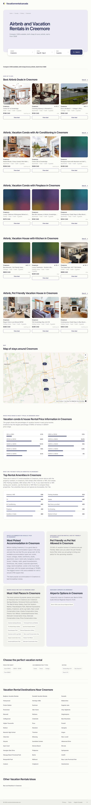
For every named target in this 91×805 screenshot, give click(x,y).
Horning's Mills (36, 700)
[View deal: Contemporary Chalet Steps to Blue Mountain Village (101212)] (74, 199)
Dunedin (63, 696)
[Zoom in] (85, 355)
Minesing (35, 737)
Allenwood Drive (66, 741)
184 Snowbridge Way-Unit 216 (41, 322)
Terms (69, 802)
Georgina (64, 728)
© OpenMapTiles (67, 401)
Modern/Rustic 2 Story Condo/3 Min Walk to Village (18, 161)
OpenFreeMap (59, 401)
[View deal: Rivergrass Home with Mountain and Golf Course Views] (74, 146)
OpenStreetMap (80, 401)
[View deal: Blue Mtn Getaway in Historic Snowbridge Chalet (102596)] (45, 199)
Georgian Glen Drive (9, 750)
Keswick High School (9, 732)
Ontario (22, 13)
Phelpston (35, 750)
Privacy (64, 802)
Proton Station (7, 705)
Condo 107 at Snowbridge (10, 108)
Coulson (5, 764)
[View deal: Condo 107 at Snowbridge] (16, 93)
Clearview (6, 737)
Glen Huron (35, 709)
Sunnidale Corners (37, 741)
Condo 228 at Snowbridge (39, 161)
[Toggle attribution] (86, 401)
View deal (17, 117)
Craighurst (35, 764)
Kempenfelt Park (8, 759)
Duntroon (35, 705)
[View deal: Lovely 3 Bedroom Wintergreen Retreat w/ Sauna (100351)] (16, 199)
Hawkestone (65, 764)
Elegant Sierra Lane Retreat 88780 (13, 322)
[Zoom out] (85, 357)
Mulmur (5, 728)
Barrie (34, 755)
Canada (16, 13)
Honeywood (6, 700)
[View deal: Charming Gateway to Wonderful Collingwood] (45, 93)
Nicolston (35, 728)
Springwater (65, 750)
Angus (63, 732)
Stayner (5, 741)
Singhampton (65, 714)
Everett (63, 723)
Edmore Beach (36, 746)
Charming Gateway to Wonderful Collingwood (45, 108)
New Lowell (64, 737)
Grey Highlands (65, 709)
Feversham (6, 709)
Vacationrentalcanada (17, 3)
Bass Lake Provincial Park (69, 759)
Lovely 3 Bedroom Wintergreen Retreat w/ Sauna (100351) (20, 214)
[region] (45, 378)
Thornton (35, 732)
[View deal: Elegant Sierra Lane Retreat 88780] (16, 307)
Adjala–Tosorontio (8, 723)
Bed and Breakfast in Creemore (12, 785)
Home (11, 13)
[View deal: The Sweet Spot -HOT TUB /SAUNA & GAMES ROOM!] (74, 252)
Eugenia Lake (65, 705)
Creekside (35, 718)
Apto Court (6, 746)
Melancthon (64, 700)
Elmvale (63, 746)
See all (85, 79)
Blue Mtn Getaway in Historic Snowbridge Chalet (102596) (49, 214)
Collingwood (6, 718)
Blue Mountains (65, 718)
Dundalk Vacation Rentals (39, 696)
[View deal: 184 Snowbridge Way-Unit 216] (45, 307)
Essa (33, 723)
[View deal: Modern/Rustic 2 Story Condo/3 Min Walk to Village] (16, 146)
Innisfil (63, 755)
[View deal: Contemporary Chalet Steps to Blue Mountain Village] (74, 307)
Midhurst (35, 759)
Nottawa (34, 714)
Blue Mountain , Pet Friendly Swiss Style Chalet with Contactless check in (24, 267)
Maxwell (5, 714)
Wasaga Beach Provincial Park (12, 755)
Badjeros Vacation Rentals (10, 696)
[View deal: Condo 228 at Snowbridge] (45, 146)
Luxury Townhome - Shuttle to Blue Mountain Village (47, 267)
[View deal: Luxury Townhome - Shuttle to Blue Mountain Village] (45, 252)
